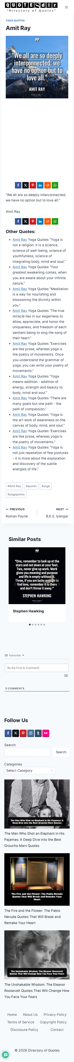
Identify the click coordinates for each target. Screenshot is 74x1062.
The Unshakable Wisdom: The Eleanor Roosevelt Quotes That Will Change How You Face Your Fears (36, 991)
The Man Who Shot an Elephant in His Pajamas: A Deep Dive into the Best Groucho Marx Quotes (34, 839)
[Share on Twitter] (25, 185)
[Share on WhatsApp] (55, 185)
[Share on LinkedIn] (40, 185)
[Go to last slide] (15, 584)
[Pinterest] (23, 733)
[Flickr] (45, 733)
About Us (30, 1015)
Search (10, 745)
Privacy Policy (55, 1015)
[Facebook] (8, 733)
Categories (13, 764)
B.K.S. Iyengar (57, 513)
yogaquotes (16, 494)
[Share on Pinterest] (33, 185)
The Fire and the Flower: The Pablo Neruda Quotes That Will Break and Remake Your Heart (32, 917)
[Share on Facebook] (18, 185)
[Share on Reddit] (47, 185)
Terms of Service (20, 1022)
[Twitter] (15, 733)
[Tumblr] (38, 733)
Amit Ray (14, 486)
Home (12, 1015)
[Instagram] (30, 733)
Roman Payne (17, 513)
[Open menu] (66, 7)
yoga (46, 486)
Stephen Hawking (28, 611)
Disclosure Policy (24, 1030)
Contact (57, 1030)
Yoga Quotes (15, 20)
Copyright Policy (53, 1022)
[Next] (59, 584)
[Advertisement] (37, 141)
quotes (31, 486)
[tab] (30, 625)
